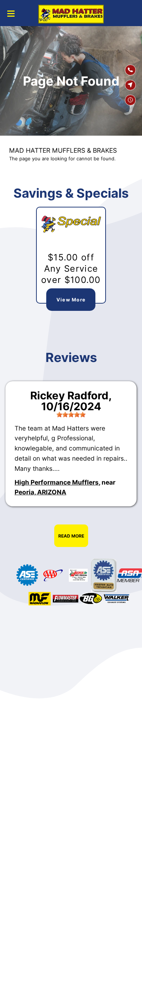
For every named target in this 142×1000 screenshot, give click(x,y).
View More (71, 300)
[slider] (71, 414)
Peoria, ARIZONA (40, 492)
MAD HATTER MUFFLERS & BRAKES (63, 150)
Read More (71, 536)
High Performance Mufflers (57, 482)
